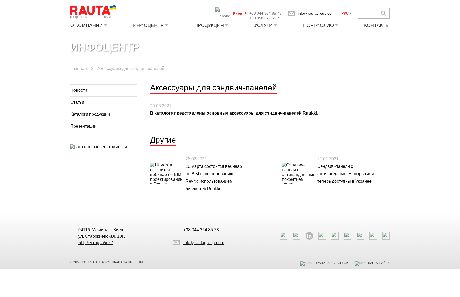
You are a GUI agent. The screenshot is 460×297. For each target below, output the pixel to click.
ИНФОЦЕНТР (148, 25)
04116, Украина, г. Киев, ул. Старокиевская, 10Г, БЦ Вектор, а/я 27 (101, 236)
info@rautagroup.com (316, 13)
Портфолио (318, 25)
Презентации (83, 126)
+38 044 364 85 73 (265, 13)
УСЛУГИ (263, 25)
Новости (78, 90)
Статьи (77, 102)
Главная (78, 68)
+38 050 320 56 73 (265, 18)
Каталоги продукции (90, 114)
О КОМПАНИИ (86, 25)
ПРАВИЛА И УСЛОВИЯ (332, 263)
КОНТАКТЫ (377, 25)
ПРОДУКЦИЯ (209, 25)
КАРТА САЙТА (379, 263)
